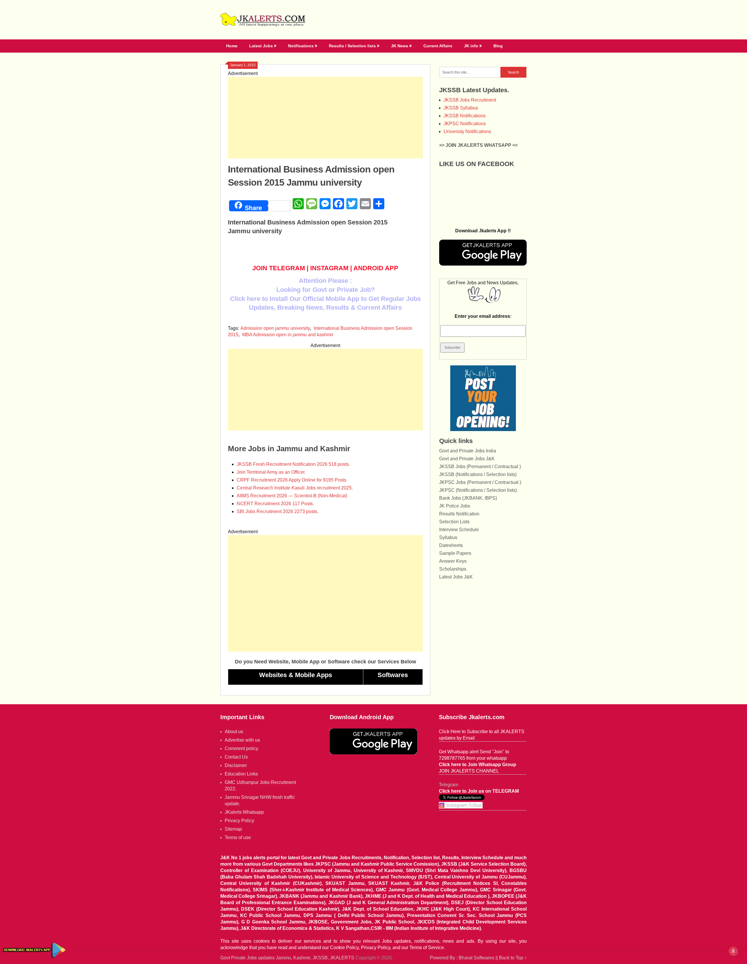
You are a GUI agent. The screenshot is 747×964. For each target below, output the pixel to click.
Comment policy (241, 748)
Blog (498, 45)
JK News (399, 45)
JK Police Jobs (454, 505)
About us (234, 731)
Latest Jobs (261, 45)
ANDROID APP (375, 268)
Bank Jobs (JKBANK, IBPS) (468, 498)
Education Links (241, 773)
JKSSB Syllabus (461, 107)
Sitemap (233, 829)
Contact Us (236, 756)
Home (232, 45)
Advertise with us (242, 740)
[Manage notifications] (733, 951)
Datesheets (451, 545)
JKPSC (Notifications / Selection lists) (478, 490)
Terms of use (238, 837)
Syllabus (448, 537)
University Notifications (467, 131)
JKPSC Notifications (465, 123)
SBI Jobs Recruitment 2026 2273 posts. (277, 511)
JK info (471, 45)
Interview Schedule (459, 529)
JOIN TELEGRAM (278, 268)
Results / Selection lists (352, 45)
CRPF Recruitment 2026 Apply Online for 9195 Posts (291, 479)
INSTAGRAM (329, 268)
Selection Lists (454, 521)
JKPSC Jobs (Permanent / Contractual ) (480, 482)
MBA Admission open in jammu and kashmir (287, 334)
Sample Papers (455, 553)
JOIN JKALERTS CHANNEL (469, 770)
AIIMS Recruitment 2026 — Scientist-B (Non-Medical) (292, 495)
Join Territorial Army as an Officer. (271, 472)
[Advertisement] (325, 117)
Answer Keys (453, 561)
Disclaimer (236, 765)
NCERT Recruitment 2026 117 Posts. (275, 503)
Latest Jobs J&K (456, 576)
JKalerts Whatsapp (244, 812)
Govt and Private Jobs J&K (467, 458)
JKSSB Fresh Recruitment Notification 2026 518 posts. (293, 464)
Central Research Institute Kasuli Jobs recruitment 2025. (295, 487)
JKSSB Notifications (465, 115)
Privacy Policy (239, 820)
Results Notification (459, 513)
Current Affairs (437, 45)
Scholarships (452, 568)
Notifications (301, 45)
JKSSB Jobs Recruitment (470, 99)
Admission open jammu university (275, 328)
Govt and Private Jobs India (467, 450)
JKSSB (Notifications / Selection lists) (477, 474)
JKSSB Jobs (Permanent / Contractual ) (480, 466)
